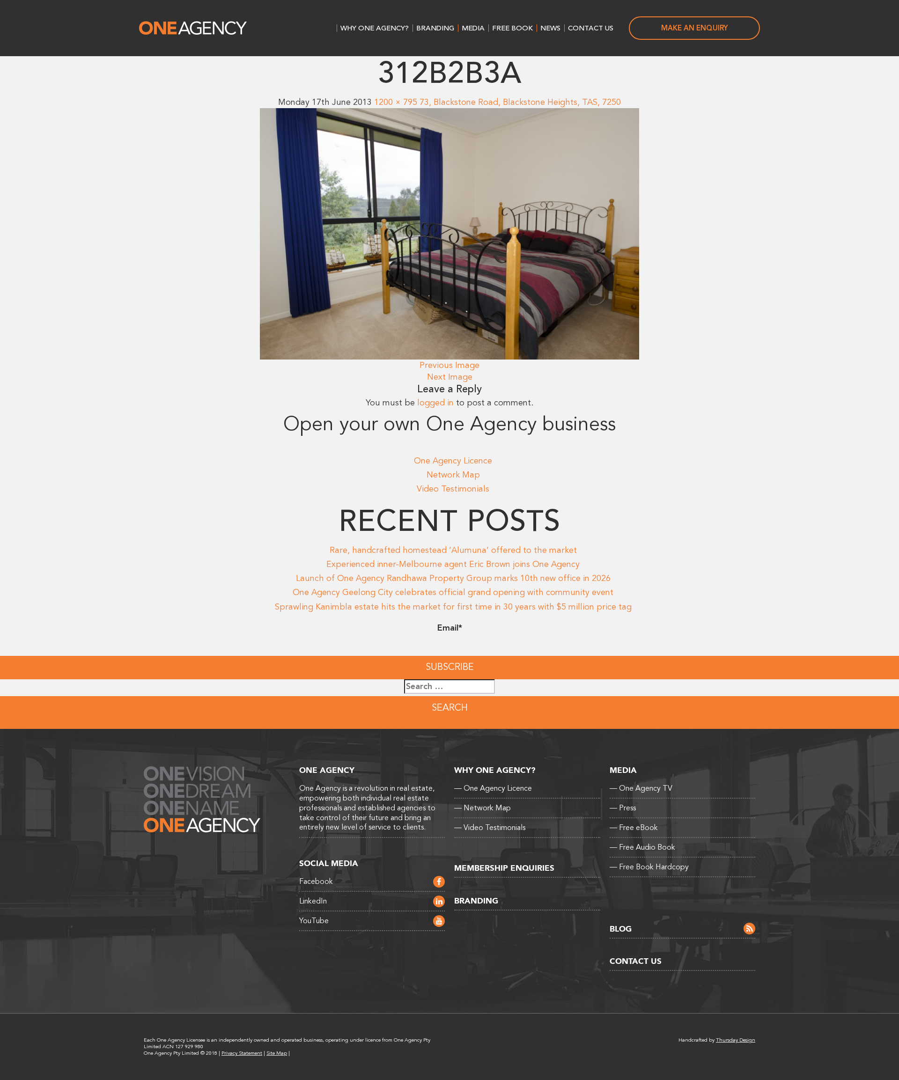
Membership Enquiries (504, 868)
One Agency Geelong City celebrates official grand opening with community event (453, 592)
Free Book (512, 28)
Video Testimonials (453, 489)
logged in (435, 402)
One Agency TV (641, 788)
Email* (449, 628)
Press (623, 808)
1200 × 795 (395, 102)
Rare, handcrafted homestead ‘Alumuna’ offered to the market (453, 550)
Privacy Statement (241, 1053)
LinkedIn (313, 901)
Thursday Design (735, 1040)
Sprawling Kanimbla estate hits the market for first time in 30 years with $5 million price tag (453, 607)
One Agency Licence (453, 461)
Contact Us (590, 28)
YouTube (314, 921)
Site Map (276, 1053)
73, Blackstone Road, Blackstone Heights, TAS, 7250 (520, 102)
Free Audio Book (642, 847)
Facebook (316, 881)
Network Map (453, 475)
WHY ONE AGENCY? (374, 28)
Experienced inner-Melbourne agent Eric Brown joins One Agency (453, 564)
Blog (621, 929)
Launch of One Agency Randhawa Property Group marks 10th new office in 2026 (453, 578)
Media (473, 28)
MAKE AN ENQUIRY (694, 28)
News (550, 28)
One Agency (193, 28)
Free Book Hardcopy (649, 867)
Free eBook (634, 827)
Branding (435, 28)
